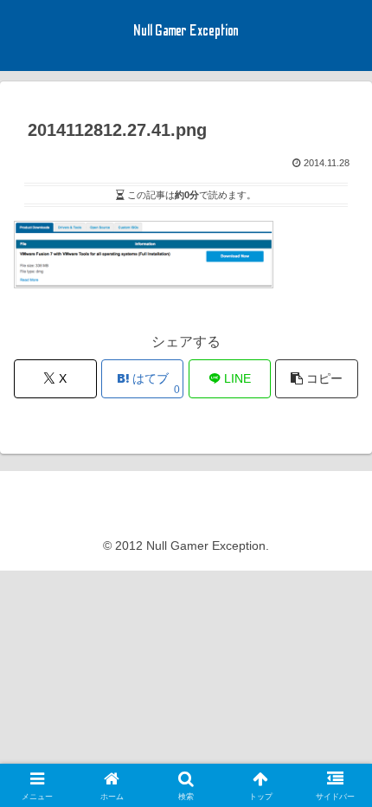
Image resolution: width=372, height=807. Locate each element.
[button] (316, 378)
